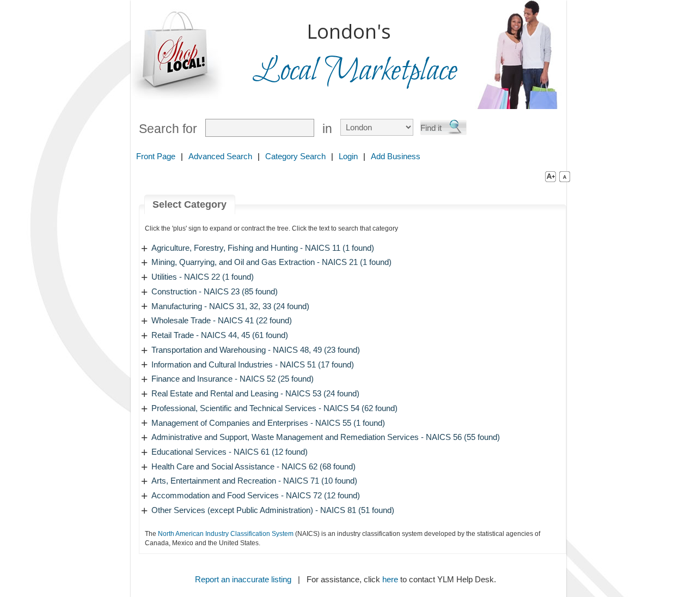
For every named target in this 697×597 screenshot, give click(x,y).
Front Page (155, 156)
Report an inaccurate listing (243, 579)
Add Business (395, 156)
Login (348, 156)
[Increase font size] (548, 176)
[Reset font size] (565, 176)
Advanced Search (220, 156)
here (390, 579)
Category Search (295, 156)
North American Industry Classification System (226, 534)
